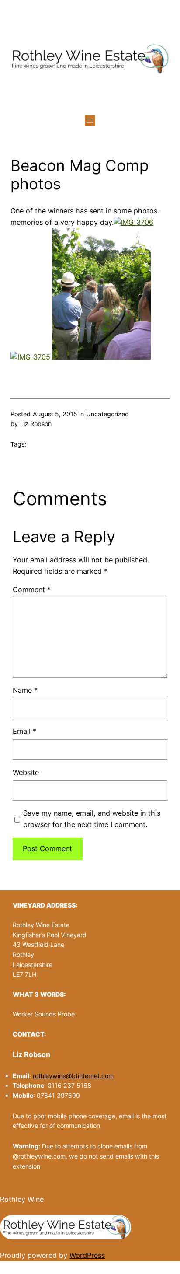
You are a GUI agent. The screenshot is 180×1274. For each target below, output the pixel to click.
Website (26, 772)
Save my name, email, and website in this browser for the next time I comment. (91, 819)
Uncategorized (107, 414)
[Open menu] (90, 120)
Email (24, 731)
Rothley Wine (22, 1199)
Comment (32, 589)
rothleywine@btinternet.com (73, 1075)
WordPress (87, 1255)
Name (25, 690)
